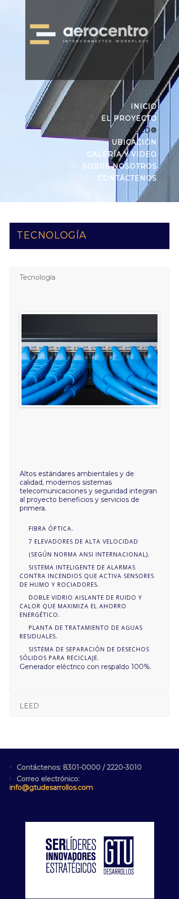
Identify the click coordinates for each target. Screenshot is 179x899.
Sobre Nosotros (120, 166)
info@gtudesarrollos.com (51, 787)
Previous (35, 359)
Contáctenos (127, 178)
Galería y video (122, 154)
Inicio (144, 106)
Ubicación (134, 142)
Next (143, 359)
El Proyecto (129, 118)
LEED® (143, 130)
